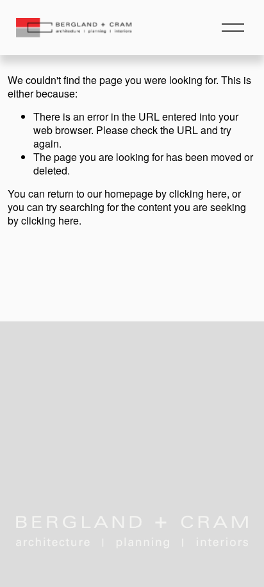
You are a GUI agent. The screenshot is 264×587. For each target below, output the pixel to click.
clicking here (198, 193)
